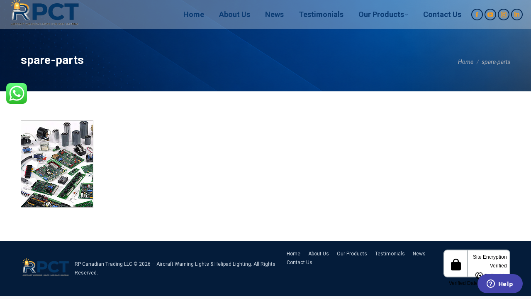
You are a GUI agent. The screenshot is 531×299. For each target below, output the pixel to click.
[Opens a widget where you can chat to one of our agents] (500, 284)
